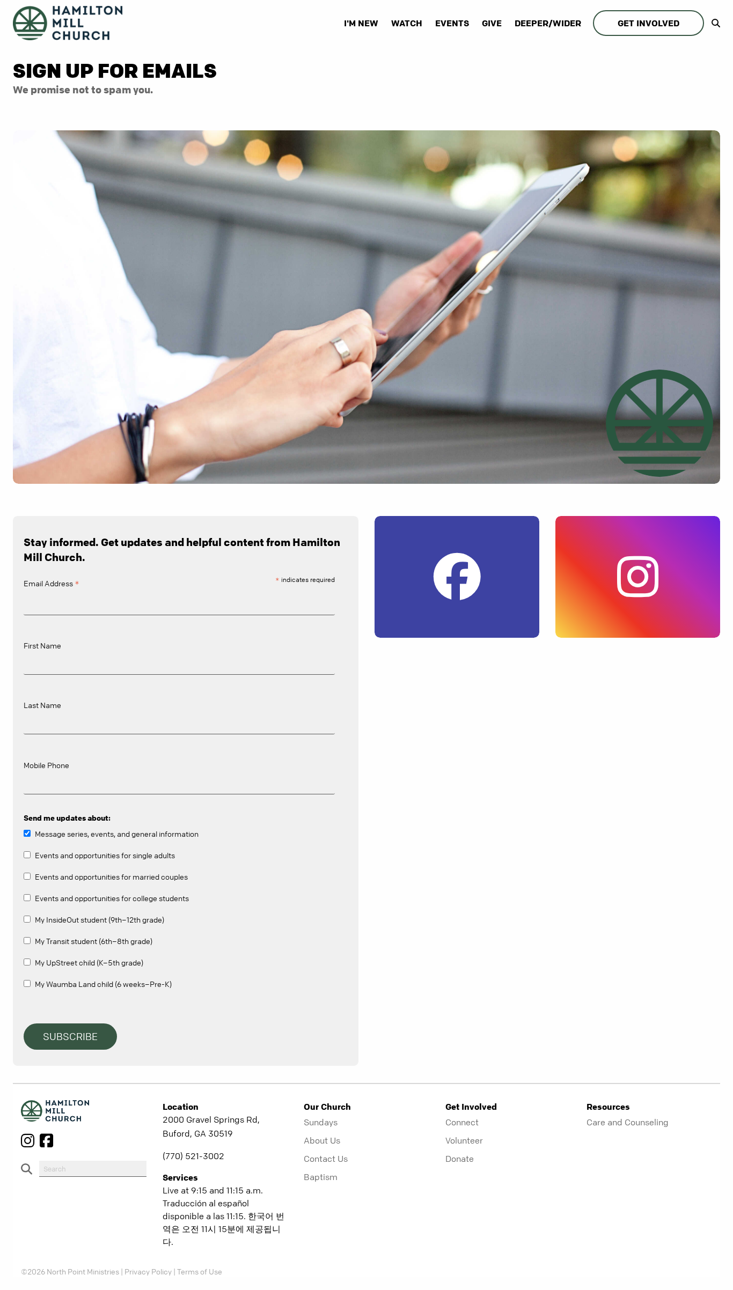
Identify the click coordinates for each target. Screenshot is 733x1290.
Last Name (42, 705)
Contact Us (326, 1158)
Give (492, 23)
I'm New (361, 23)
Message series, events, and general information (117, 833)
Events (452, 23)
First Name (42, 645)
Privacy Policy (148, 1271)
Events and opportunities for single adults (105, 855)
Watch (406, 23)
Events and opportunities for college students (112, 898)
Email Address (51, 585)
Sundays (321, 1122)
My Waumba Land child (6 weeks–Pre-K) (103, 984)
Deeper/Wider (548, 23)
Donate (459, 1158)
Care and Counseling (628, 1122)
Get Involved (648, 23)
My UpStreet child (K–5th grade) (89, 962)
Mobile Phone (46, 765)
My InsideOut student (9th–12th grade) (99, 919)
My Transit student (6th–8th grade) (93, 941)
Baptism (321, 1176)
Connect (462, 1122)
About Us (322, 1140)
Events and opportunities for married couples (111, 876)
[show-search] (713, 23)
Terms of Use (199, 1271)
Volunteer (464, 1140)
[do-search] (92, 1169)
